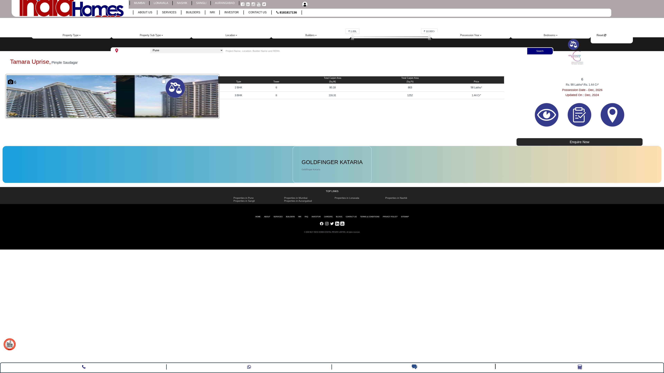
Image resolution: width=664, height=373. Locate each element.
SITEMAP (405, 217)
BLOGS (339, 217)
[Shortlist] (579, 114)
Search (539, 51)
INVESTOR (316, 217)
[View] (546, 114)
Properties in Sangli (244, 200)
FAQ (306, 217)
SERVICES (278, 217)
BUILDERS (290, 217)
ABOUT (267, 217)
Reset (600, 35)
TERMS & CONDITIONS (369, 217)
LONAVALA (161, 3)
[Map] (612, 114)
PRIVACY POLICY (390, 217)
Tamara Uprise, (30, 61)
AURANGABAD (225, 3)
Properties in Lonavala (347, 198)
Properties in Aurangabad (298, 200)
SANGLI (201, 3)
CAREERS (328, 217)
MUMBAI (139, 3)
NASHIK (182, 3)
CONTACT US (351, 217)
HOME (258, 217)
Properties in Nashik (396, 198)
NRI (299, 217)
